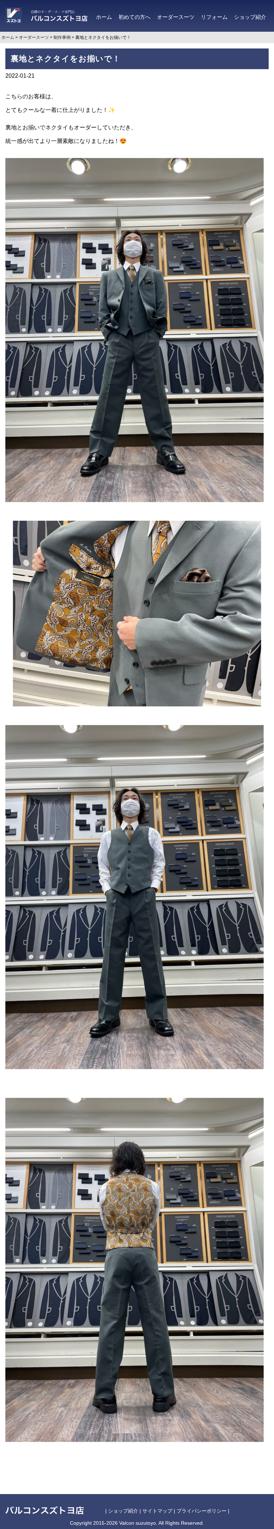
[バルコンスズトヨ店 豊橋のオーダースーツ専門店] (46, 15)
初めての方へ (134, 17)
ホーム (104, 17)
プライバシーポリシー (202, 1511)
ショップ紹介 (250, 17)
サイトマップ (157, 1511)
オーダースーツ (175, 17)
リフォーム (214, 17)
